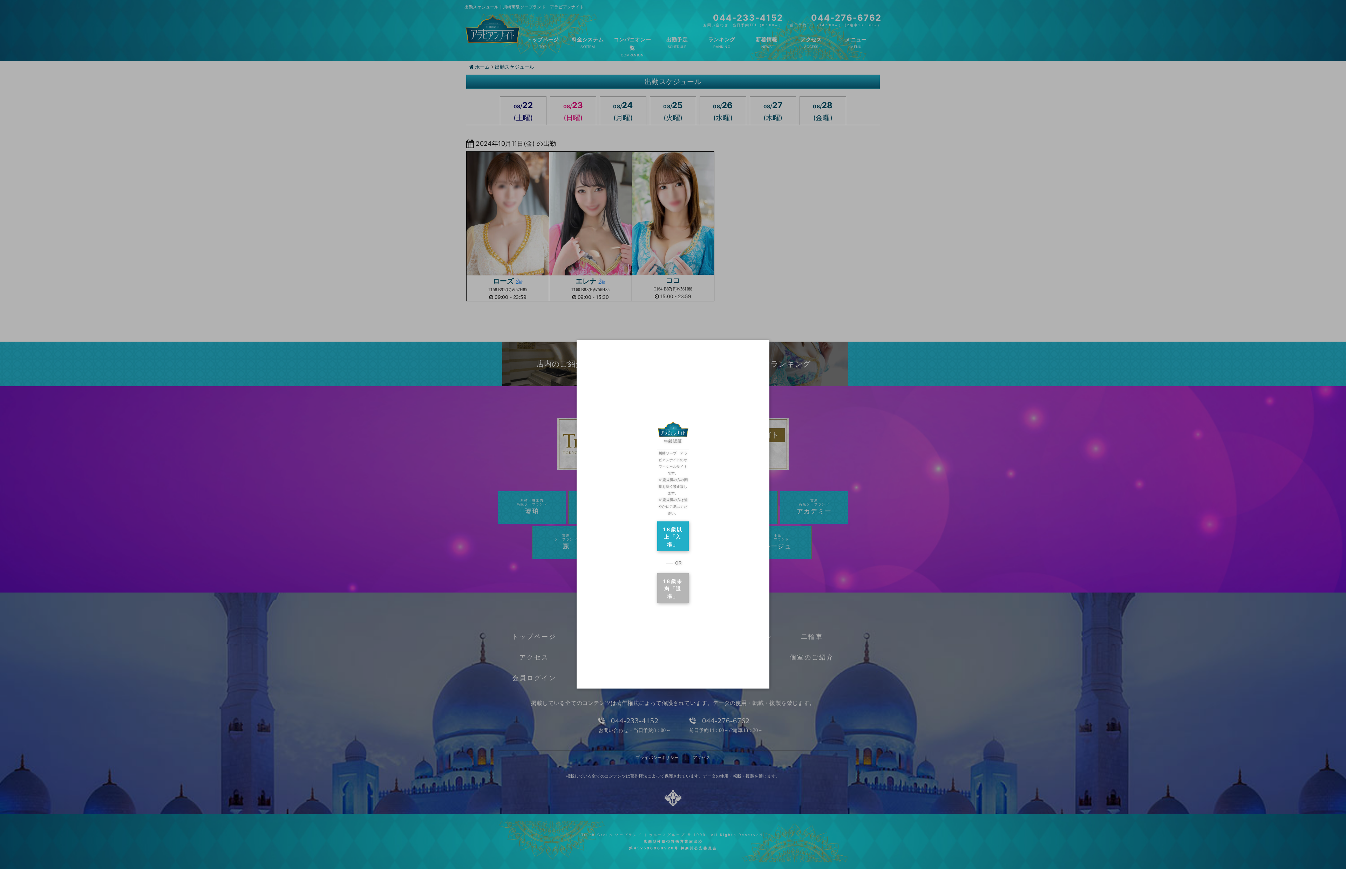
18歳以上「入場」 (672, 536)
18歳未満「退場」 (672, 588)
